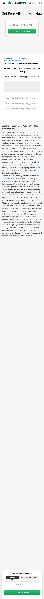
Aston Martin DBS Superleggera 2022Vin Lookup (23, 103)
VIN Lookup (22, 58)
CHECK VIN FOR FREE (22, 31)
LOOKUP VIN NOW (22, 592)
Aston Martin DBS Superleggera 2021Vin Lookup (23, 98)
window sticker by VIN (33, 195)
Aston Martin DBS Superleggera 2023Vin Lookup (23, 108)
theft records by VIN (33, 219)
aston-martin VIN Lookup (14, 61)
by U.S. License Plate (28, 577)
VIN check (8, 58)
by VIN (12, 577)
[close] (4, 3)
